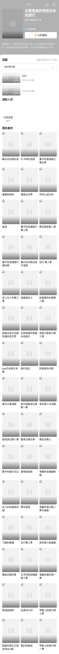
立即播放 (42, 35)
